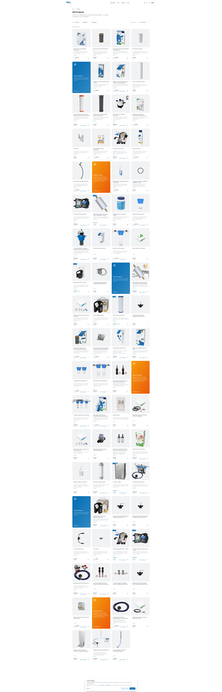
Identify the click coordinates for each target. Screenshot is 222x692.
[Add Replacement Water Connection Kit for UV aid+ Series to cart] (88, 626)
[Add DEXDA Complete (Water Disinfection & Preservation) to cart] (127, 191)
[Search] (145, 3)
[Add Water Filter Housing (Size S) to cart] (147, 225)
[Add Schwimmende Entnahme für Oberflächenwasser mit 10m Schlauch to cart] (127, 626)
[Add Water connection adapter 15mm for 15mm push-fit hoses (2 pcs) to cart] (127, 391)
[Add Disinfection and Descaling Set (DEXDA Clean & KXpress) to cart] (127, 58)
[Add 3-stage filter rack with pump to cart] (147, 492)
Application (85, 22)
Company (123, 2)
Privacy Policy (101, 685)
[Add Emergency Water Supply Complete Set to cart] (108, 659)
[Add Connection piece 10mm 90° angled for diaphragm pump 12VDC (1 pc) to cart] (127, 525)
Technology (94, 22)
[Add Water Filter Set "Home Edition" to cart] (147, 458)
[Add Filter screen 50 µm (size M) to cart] (127, 324)
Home (73, 8)
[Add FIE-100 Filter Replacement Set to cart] (108, 259)
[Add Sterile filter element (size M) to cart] (108, 492)
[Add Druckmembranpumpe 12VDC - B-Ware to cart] (127, 559)
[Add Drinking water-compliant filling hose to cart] (88, 191)
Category (77, 22)
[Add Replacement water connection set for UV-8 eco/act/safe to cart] (88, 458)
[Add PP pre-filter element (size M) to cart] (147, 91)
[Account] (147, 3)
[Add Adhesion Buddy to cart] (127, 426)
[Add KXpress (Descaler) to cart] (147, 158)
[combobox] (144, 22)
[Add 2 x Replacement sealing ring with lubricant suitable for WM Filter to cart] (108, 292)
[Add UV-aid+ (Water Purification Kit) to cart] (88, 225)
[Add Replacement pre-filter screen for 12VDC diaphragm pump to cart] (108, 458)
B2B (118, 2)
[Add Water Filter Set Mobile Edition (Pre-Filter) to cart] (147, 357)
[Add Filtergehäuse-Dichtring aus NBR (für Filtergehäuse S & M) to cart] (147, 191)
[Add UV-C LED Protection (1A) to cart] (88, 559)
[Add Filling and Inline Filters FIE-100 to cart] (127, 357)
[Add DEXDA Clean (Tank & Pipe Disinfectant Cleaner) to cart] (108, 91)
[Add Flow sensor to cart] (88, 158)
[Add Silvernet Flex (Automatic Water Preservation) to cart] (88, 58)
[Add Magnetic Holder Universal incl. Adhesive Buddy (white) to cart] (108, 525)
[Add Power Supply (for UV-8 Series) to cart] (147, 259)
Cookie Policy (108, 685)
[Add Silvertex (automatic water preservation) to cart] (108, 158)
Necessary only (125, 688)
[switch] (137, 22)
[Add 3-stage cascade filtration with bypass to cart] (88, 426)
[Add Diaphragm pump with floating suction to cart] (88, 594)
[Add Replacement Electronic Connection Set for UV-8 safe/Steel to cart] (147, 426)
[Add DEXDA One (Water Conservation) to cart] (88, 492)
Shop (128, 2)
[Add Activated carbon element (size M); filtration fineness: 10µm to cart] (108, 125)
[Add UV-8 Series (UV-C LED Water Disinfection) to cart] (127, 125)
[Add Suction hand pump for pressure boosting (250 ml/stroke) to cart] (127, 659)
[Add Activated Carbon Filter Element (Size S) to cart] (108, 58)
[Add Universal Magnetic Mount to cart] (108, 324)
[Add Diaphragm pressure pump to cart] (127, 158)
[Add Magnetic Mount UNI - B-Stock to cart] (88, 292)
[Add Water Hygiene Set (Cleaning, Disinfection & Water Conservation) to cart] (108, 426)
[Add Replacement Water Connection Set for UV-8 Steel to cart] (88, 324)
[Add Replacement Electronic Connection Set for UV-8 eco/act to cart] (147, 626)
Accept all (132, 688)
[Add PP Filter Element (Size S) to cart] (147, 58)
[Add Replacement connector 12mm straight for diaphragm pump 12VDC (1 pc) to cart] (147, 525)
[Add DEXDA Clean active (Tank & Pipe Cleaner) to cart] (127, 225)
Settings (88, 688)
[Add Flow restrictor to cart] (108, 559)
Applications (113, 2)
